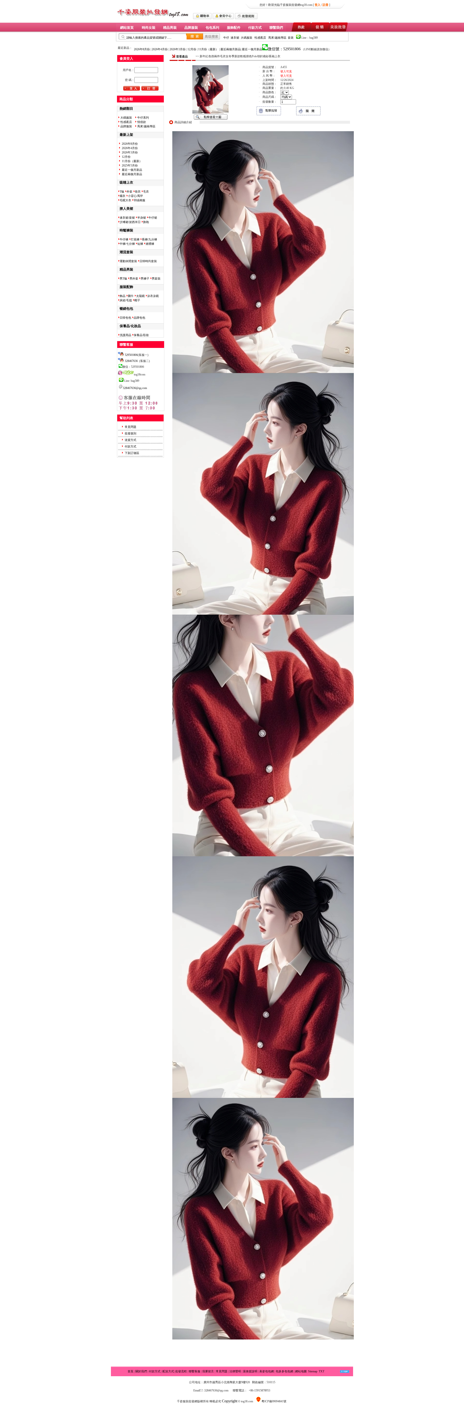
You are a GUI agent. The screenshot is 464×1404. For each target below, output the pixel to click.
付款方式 (255, 27)
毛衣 (146, 191)
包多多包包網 (285, 1371)
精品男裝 (170, 27)
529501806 (131, 355)
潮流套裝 (126, 252)
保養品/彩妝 (141, 335)
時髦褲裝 (126, 230)
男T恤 (123, 278)
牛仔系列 (143, 117)
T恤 (122, 191)
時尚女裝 (148, 27)
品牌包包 (139, 317)
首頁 (130, 1371)
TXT (321, 1371)
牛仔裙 (152, 217)
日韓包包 (125, 317)
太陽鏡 (140, 296)
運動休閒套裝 (128, 261)
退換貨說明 (250, 1371)
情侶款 (141, 122)
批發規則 (130, 433)
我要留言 (208, 1371)
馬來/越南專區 (277, 37)
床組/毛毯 (126, 300)
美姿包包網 (267, 1371)
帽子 (137, 300)
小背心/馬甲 (135, 196)
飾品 (122, 296)
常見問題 (130, 427)
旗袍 (146, 222)
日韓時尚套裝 (148, 261)
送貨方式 (130, 440)
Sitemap (312, 1371)
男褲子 (145, 278)
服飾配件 (233, 27)
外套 (129, 191)
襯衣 (122, 196)
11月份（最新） (208, 49)
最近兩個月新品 (230, 49)
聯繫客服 (194, 1371)
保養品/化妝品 (130, 326)
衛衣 (138, 191)
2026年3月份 (178, 49)
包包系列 (212, 27)
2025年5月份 (130, 165)
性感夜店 (260, 37)
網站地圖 (301, 1371)
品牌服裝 (191, 27)
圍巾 (131, 296)
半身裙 (141, 217)
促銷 (319, 27)
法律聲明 (235, 1371)
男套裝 (156, 278)
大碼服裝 (246, 37)
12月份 (192, 49)
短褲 (140, 243)
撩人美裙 (126, 208)
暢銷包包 (126, 308)
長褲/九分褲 (149, 239)
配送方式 (168, 1371)
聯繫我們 (276, 27)
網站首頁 (127, 27)
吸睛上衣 (126, 182)
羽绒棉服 (139, 200)
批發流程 (181, 1371)
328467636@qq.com (135, 388)
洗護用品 (125, 335)
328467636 (131, 361)
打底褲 (135, 239)
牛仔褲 (124, 239)
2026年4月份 (160, 49)
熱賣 (300, 27)
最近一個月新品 (252, 49)
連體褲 (149, 243)
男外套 (134, 278)
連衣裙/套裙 (127, 217)
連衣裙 (235, 37)
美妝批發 (338, 27)
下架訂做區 (132, 453)
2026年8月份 (142, 49)
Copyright (229, 1401)
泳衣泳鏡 (153, 296)
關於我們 (141, 1371)
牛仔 (226, 37)
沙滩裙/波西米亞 (130, 222)
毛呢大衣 (125, 200)
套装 (291, 37)
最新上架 (126, 135)
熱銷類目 (126, 108)
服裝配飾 (126, 287)
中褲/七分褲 (127, 243)
